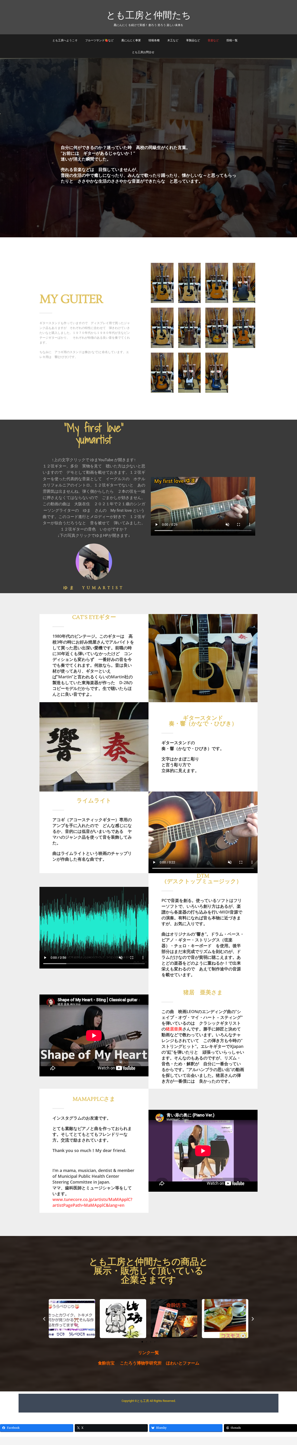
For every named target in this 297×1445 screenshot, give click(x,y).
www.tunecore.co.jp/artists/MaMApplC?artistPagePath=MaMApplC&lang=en (92, 1202)
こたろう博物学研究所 (141, 1363)
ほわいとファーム (182, 1363)
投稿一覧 (232, 40)
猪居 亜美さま (203, 992)
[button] (44, 1318)
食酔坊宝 (106, 1363)
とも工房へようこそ (64, 40)
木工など (172, 40)
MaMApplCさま (94, 1099)
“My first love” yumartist (99, 433)
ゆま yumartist (93, 587)
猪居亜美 (174, 1029)
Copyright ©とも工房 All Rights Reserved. (149, 1401)
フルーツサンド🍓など (99, 40)
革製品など (193, 40)
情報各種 (154, 40)
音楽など (213, 40)
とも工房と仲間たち (148, 14)
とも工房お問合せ (143, 52)
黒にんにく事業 (131, 40)
